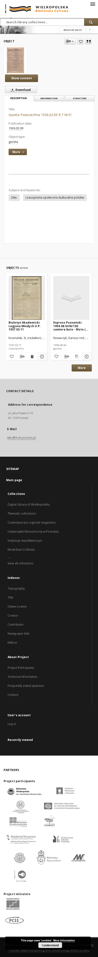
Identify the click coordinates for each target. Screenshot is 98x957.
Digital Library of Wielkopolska (29, 504)
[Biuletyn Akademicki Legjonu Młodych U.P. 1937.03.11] (27, 298)
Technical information (23, 677)
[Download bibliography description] (21, 356)
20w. (14, 197)
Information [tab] (49, 98)
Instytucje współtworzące (25, 541)
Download (23, 90)
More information (64, 940)
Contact (13, 695)
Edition (12, 643)
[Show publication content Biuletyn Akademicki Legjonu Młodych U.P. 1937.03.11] (32, 356)
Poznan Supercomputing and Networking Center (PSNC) (49, 950)
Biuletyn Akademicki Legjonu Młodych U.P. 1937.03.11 (25, 326)
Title (11, 597)
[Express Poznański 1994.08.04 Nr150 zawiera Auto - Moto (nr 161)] (71, 298)
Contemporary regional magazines (32, 522)
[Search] (91, 22)
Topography (16, 588)
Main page (14, 480)
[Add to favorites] (80, 41)
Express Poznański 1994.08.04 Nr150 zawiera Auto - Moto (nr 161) (71, 326)
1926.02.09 (16, 128)
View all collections (20, 563)
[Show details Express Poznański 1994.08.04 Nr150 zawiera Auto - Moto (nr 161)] (86, 356)
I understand (50, 945)
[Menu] (92, 4)
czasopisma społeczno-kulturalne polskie (54, 197)
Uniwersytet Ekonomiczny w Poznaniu (33, 532)
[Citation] (88, 41)
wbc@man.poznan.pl (21, 438)
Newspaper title (18, 634)
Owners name (17, 606)
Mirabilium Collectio (21, 550)
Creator (13, 615)
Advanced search (73, 30)
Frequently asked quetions (26, 686)
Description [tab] (18, 98)
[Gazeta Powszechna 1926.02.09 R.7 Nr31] (15, 60)
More (82, 368)
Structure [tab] (79, 98)
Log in (12, 724)
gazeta (13, 142)
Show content (21, 78)
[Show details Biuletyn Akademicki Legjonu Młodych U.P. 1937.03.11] (41, 356)
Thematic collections (22, 513)
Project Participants (21, 668)
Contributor (16, 625)
